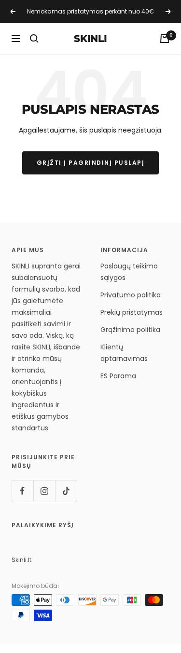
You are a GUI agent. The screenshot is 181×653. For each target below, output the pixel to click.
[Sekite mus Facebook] (22, 491)
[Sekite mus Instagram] (44, 491)
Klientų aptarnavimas (124, 352)
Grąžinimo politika (130, 329)
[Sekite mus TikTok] (66, 491)
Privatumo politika (130, 295)
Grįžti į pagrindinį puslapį (91, 163)
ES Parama (118, 376)
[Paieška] (34, 38)
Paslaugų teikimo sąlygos (129, 271)
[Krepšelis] (164, 38)
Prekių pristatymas (131, 312)
